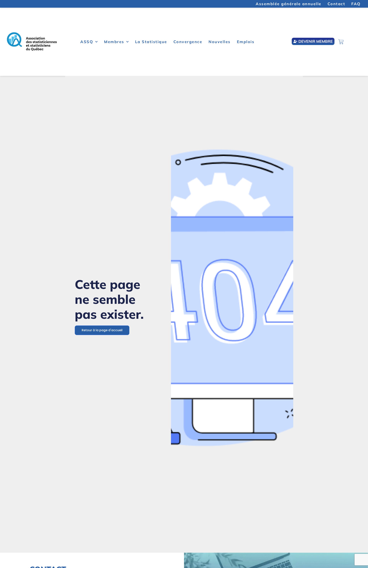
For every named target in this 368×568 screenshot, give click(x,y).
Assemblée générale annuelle (288, 3)
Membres (114, 41)
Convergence (187, 41)
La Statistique (151, 41)
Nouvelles (220, 41)
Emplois (246, 41)
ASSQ (86, 41)
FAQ (356, 3)
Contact (336, 3)
